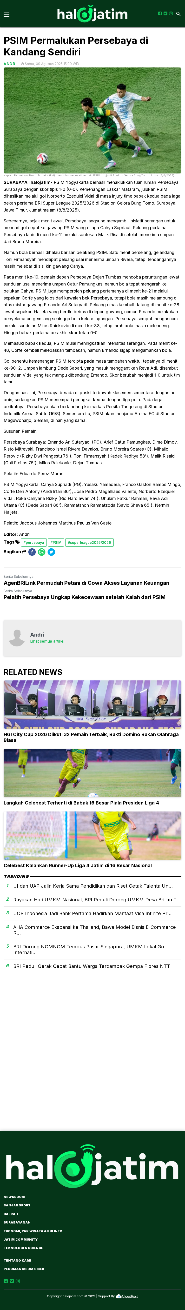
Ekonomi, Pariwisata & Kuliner (33, 1231)
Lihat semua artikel (47, 641)
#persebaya (34, 542)
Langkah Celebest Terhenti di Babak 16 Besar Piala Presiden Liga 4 (81, 803)
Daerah (11, 1214)
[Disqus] (92, 1060)
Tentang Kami (17, 1260)
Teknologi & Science (23, 1248)
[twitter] (51, 552)
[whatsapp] (42, 552)
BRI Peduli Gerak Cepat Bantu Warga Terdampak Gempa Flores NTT (91, 966)
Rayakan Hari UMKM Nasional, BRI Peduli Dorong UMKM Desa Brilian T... (97, 900)
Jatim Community (21, 1239)
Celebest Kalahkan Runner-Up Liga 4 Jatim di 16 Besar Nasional (78, 865)
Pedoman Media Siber (24, 1269)
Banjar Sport (17, 1205)
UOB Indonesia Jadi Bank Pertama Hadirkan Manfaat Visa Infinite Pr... (92, 913)
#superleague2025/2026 (89, 542)
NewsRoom (14, 1197)
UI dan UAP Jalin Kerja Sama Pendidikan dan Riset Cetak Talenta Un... (93, 886)
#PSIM (56, 542)
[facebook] (32, 552)
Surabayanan (17, 1222)
